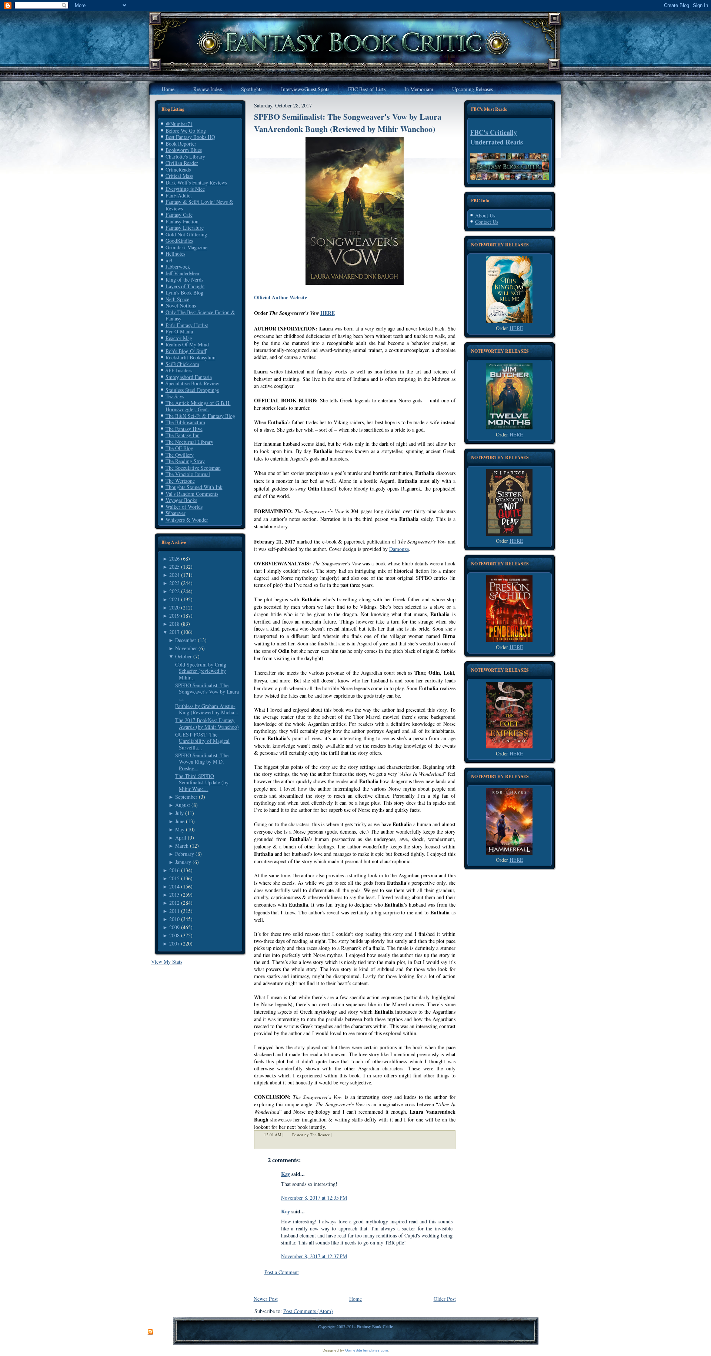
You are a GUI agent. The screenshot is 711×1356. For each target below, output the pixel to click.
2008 (174, 935)
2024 (174, 574)
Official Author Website (280, 297)
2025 (174, 566)
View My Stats (166, 961)
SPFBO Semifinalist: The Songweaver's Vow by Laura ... (207, 692)
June (179, 821)
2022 (174, 591)
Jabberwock (178, 266)
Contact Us (486, 221)
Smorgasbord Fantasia (189, 376)
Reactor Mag (179, 338)
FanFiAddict (179, 195)
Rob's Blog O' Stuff (186, 351)
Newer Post (266, 1298)
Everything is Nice (185, 188)
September (186, 796)
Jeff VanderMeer (183, 273)
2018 (174, 623)
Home (355, 1298)
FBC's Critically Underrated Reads (496, 137)
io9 (169, 260)
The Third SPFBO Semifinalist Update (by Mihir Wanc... (201, 782)
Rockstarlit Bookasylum (191, 357)
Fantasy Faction (182, 221)
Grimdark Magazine (186, 247)
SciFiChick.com (182, 364)
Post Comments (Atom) (308, 1311)
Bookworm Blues (184, 149)
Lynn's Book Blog (184, 292)
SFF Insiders (179, 370)
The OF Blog (179, 448)
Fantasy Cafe (179, 214)
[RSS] (150, 1332)
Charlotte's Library (185, 156)
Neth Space (177, 299)
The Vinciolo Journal (188, 474)
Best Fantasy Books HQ (190, 136)
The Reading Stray (185, 461)
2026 (174, 558)
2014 (174, 886)
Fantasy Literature (185, 227)
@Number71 (179, 123)
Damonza (399, 548)
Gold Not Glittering (186, 234)
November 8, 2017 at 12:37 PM (314, 1256)
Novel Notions (181, 305)
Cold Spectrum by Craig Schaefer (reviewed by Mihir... (200, 671)
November (186, 648)
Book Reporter (181, 143)
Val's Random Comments (192, 493)
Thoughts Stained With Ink (194, 487)
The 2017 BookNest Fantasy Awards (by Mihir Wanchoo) (207, 723)
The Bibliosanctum (185, 422)
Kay (285, 1174)
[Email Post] (336, 1134)
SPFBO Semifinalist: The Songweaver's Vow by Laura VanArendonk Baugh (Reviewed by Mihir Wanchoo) (347, 122)
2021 (174, 599)
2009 (174, 927)
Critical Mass (179, 175)
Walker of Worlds (184, 506)
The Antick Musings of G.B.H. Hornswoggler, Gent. (198, 406)
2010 (174, 919)
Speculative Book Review (192, 383)
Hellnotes (175, 253)
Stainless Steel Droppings (192, 389)
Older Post (445, 1298)
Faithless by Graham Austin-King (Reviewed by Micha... (206, 709)
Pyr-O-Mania (179, 331)
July (179, 813)
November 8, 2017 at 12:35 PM (314, 1197)
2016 (174, 870)
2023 (174, 582)
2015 (174, 878)
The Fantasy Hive (184, 428)
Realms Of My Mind (187, 344)
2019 (174, 615)
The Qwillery (180, 454)
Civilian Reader (182, 162)
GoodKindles (179, 240)
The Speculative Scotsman (193, 467)
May (179, 829)
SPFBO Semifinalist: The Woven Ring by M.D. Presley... (201, 762)
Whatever (176, 512)
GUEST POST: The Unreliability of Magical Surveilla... (202, 741)
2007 (174, 943)
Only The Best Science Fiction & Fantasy (200, 315)
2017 (174, 631)
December (185, 640)
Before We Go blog (186, 130)
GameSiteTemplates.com (366, 1350)
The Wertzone (180, 480)
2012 (174, 902)
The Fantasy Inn (183, 435)
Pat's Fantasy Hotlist (187, 325)
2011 (174, 910)
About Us (485, 215)
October (183, 656)
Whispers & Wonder (187, 519)
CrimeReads (178, 169)
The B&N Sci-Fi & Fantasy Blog (200, 415)
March (181, 845)
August (182, 804)
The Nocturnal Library (189, 441)
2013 (174, 894)
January (183, 861)
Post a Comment (281, 1272)
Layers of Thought (185, 286)
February (184, 853)
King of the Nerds (184, 279)
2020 (174, 607)
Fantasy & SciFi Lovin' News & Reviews (199, 205)
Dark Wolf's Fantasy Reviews (196, 182)
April (180, 837)
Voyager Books (181, 499)
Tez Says (175, 396)
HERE (327, 313)
